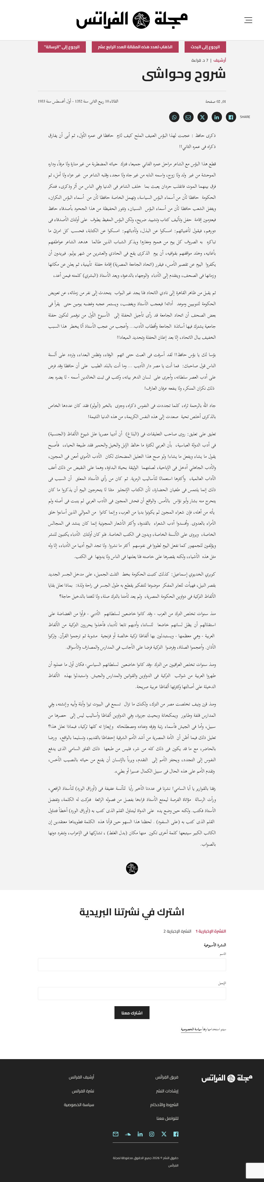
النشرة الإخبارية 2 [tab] (177, 931)
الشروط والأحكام (164, 1104)
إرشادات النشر (167, 1091)
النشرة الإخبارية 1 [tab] (210, 931)
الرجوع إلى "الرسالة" (62, 47)
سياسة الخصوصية (191, 1029)
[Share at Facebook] (231, 117)
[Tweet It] (202, 117)
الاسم (223, 953)
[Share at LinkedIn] (217, 117)
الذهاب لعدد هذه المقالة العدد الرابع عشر (135, 47)
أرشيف (219, 60)
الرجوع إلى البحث (205, 47)
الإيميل (222, 983)
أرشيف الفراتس (81, 1077)
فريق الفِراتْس (166, 1077)
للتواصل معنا (167, 1118)
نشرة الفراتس (83, 1091)
